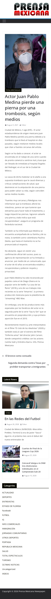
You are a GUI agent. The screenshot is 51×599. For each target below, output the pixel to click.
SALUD (5, 551)
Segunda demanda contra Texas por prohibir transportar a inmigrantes (27, 364)
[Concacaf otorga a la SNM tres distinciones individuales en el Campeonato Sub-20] (11, 469)
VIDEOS (5, 573)
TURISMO (6, 560)
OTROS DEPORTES (10, 537)
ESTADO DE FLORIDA (11, 506)
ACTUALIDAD (8, 492)
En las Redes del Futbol (22, 418)
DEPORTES (7, 497)
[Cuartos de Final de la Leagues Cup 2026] (11, 452)
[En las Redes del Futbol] (25, 396)
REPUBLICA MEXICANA (12, 546)
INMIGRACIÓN (8, 528)
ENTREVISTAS (8, 501)
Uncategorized (8, 569)
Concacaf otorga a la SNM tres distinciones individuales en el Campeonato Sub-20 (33, 467)
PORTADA (6, 542)
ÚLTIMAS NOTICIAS (10, 564)
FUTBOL (8, 413)
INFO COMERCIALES (11, 524)
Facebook (6, 510)
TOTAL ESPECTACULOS (13, 90)
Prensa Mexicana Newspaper (32, 591)
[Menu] (4, 21)
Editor (24, 125)
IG (3, 519)
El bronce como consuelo (18, 355)
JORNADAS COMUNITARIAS (14, 533)
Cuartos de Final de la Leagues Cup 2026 (32, 450)
